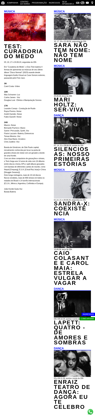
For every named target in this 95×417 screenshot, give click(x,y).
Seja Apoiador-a (68, 3)
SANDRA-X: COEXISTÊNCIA (72, 208)
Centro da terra (25, 3)
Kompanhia (12, 3)
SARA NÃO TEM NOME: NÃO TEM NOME (72, 52)
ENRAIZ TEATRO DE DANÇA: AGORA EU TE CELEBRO (72, 394)
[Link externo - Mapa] (92, 3)
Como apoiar (87, 319)
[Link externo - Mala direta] (77, 3)
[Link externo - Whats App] (90, 412)
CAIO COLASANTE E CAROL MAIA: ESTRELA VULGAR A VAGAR (71, 268)
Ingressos (54, 3)
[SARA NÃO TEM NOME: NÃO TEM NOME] (72, 39)
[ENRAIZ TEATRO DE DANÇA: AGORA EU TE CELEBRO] (72, 376)
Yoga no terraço (6, 9)
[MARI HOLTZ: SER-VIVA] (72, 94)
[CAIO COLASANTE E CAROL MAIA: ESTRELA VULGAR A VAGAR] (72, 247)
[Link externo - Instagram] (82, 3)
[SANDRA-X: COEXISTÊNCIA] (72, 198)
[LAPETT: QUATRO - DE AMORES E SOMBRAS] (72, 317)
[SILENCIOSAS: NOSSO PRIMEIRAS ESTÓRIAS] (72, 143)
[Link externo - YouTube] (87, 3)
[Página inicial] (3, 2)
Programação (39, 3)
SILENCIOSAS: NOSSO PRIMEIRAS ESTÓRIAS (72, 156)
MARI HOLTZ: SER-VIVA (69, 105)
